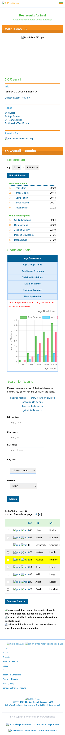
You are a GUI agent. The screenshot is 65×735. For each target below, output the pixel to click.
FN (37, 522)
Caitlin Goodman (22, 220)
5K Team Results (13, 120)
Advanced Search (10, 661)
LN (51, 522)
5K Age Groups (12, 116)
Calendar (6, 657)
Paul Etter (20, 188)
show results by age (33, 402)
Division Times (32, 284)
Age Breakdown (32, 258)
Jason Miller (21, 208)
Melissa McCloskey (24, 235)
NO (30, 522)
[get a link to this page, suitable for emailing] (44, 644)
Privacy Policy (9, 684)
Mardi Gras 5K (16, 29)
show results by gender (32, 406)
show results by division (43, 398)
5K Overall (10, 113)
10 (35, 514)
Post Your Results (10, 679)
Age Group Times (32, 265)
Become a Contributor (12, 675)
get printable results (32, 410)
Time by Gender (32, 296)
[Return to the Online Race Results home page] (10, 3)
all (40, 514)
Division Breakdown (32, 277)
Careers (6, 670)
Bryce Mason (22, 203)
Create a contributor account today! (32, 19)
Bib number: (13, 417)
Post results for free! (32, 15)
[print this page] (15, 644)
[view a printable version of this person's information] (16, 530)
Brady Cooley (22, 193)
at (23, 167)
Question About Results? (17, 98)
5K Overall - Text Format (17, 123)
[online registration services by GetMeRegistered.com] (32, 723)
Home (5, 648)
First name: (12, 432)
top (8, 167)
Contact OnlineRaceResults (14, 688)
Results (6, 653)
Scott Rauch (21, 198)
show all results (18, 398)
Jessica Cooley (22, 230)
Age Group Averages (32, 271)
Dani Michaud (21, 225)
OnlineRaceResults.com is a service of (32, 705)
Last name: (12, 445)
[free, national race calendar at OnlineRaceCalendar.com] (32, 731)
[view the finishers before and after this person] (25, 530)
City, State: (12, 460)
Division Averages (32, 290)
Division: (11, 480)
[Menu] (61, 3)
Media (5, 666)
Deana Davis (20, 240)
